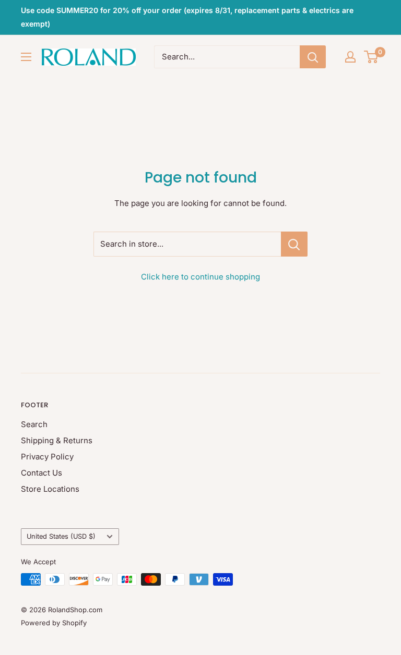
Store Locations (50, 489)
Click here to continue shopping (200, 277)
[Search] (313, 56)
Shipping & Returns (56, 440)
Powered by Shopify (54, 622)
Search (34, 424)
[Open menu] (26, 57)
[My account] (350, 57)
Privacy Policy (47, 457)
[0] (371, 57)
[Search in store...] (294, 244)
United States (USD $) (61, 536)
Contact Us (41, 473)
